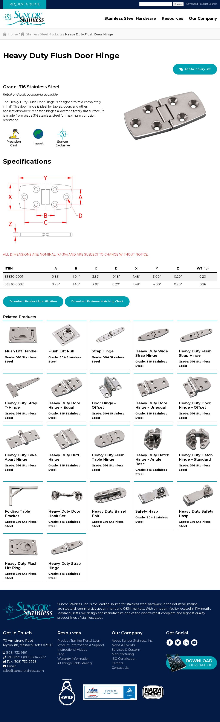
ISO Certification (124, 659)
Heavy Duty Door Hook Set (64, 513)
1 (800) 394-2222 (33, 657)
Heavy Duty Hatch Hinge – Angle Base (152, 459)
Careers (117, 663)
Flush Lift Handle (21, 351)
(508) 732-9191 (16, 653)
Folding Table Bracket (17, 513)
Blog (60, 654)
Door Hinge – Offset (104, 405)
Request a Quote (24, 4)
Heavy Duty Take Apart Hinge (21, 457)
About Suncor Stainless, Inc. (132, 641)
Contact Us (120, 668)
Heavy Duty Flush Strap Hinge (195, 353)
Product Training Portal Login (79, 641)
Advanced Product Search (201, 3)
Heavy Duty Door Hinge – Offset (195, 405)
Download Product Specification (33, 301)
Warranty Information (73, 659)
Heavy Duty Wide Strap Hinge (151, 353)
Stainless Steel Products (44, 34)
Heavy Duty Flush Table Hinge (108, 457)
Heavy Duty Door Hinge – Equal (64, 405)
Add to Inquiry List (198, 69)
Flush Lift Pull (61, 351)
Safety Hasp (146, 511)
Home (13, 34)
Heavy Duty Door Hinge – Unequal (151, 405)
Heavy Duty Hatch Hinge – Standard (196, 457)
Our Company (203, 18)
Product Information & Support (80, 645)
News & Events (123, 645)
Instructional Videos (72, 650)
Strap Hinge (103, 351)
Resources (172, 18)
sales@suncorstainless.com (23, 671)
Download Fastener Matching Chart (97, 301)
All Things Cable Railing (74, 663)
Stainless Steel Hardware (130, 18)
